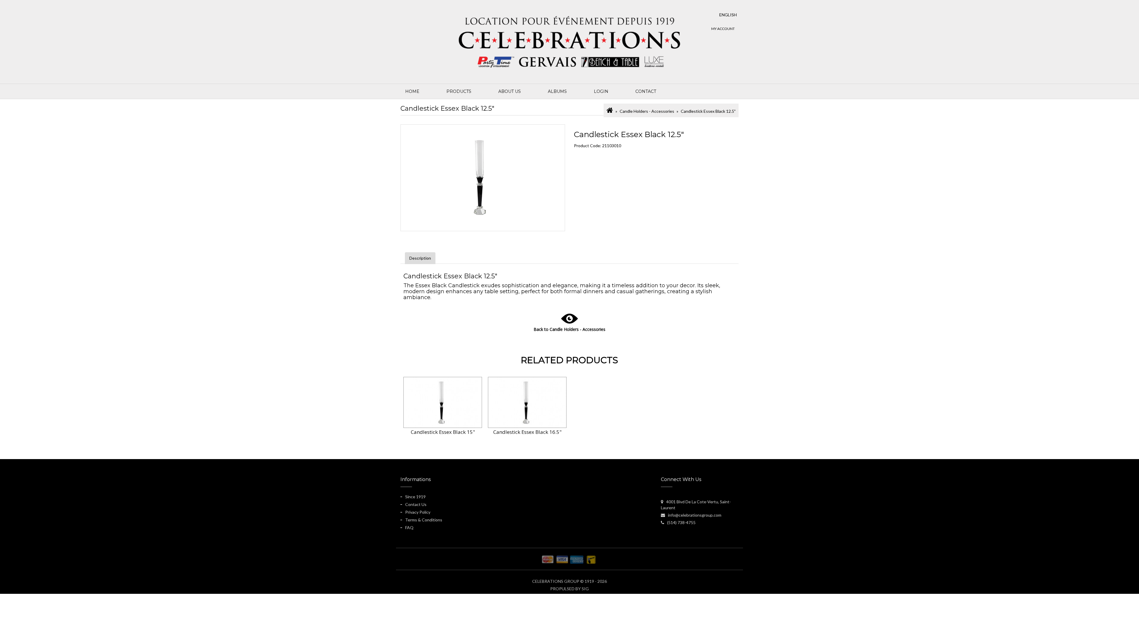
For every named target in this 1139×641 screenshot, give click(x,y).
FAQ (409, 527)
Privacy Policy (417, 512)
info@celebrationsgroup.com (694, 515)
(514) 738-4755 (681, 522)
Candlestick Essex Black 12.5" (708, 111)
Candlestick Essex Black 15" (443, 432)
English (728, 14)
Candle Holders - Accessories (647, 111)
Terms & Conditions (423, 519)
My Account (723, 28)
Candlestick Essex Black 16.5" (527, 432)
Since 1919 (415, 496)
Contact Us (416, 504)
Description (420, 258)
